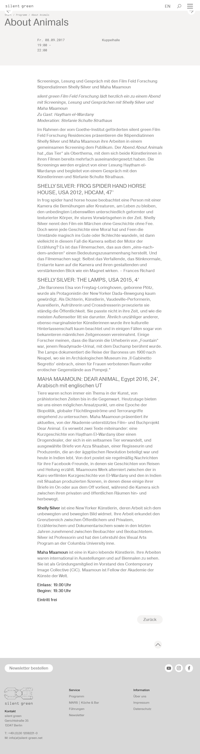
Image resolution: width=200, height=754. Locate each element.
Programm (21, 14)
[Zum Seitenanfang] (158, 645)
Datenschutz (142, 709)
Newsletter (76, 715)
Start (8, 14)
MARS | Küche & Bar (84, 702)
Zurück (149, 619)
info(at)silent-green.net (25, 738)
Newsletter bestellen (28, 668)
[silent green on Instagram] (179, 668)
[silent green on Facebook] (189, 668)
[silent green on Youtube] (169, 668)
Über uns (139, 696)
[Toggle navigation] (190, 6)
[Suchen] (179, 6)
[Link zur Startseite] (21, 5)
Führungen (76, 709)
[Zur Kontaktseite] (34, 697)
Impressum (141, 702)
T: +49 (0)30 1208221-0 (21, 733)
